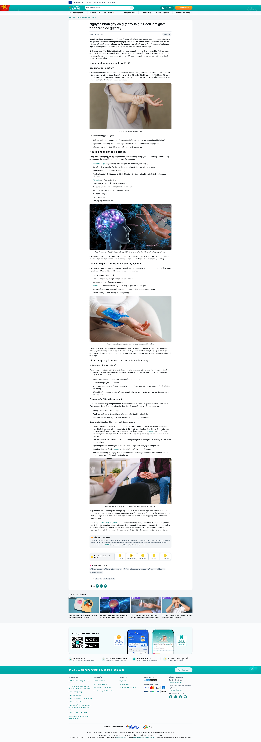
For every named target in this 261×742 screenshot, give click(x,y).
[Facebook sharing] (97, 586)
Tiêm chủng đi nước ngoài (127, 687)
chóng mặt (150, 431)
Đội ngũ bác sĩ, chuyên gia (102, 687)
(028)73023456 (121, 737)
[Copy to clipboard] (105, 586)
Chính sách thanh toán (76, 702)
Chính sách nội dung (75, 692)
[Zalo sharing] (101, 586)
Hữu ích (154, 558)
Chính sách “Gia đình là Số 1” (78, 713)
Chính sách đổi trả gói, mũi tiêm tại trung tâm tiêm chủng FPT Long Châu (80, 707)
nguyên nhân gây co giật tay (107, 523)
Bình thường (142, 558)
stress (116, 449)
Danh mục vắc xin (99, 681)
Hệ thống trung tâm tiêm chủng (103, 691)
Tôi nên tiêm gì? (124, 684)
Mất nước (96, 180)
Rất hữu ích (165, 558)
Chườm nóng (98, 286)
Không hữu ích (131, 558)
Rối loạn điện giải (99, 164)
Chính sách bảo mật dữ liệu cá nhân (80, 698)
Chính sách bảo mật (75, 695)
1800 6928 (105, 545)
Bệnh (94, 17)
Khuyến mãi (122, 681)
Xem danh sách (184, 670)
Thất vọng (120, 558)
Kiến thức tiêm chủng (83, 17)
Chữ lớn (167, 34)
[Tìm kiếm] (131, 7)
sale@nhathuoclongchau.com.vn (143, 737)
